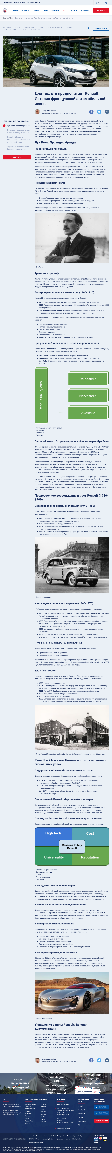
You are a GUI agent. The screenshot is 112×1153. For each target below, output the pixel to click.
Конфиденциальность (36, 1142)
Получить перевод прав (10, 1110)
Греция (27, 1118)
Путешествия (35, 29)
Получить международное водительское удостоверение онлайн (12, 1106)
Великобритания (30, 1108)
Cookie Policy (67, 1136)
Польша (43, 1121)
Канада (43, 1116)
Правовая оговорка (9, 1147)
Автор (49, 111)
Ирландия (28, 1113)
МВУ (41, 27)
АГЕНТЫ (74, 10)
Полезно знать (30, 27)
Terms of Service (41, 1136)
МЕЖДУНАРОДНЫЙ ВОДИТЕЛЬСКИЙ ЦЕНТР (21, 3)
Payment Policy (77, 1136)
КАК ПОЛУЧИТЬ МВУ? (21, 10)
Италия (43, 1109)
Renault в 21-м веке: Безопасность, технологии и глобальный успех (18, 139)
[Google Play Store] (101, 1113)
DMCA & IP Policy (34, 1139)
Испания (43, 1104)
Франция (43, 1112)
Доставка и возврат (63, 1139)
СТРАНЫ (36, 10)
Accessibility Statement (48, 1139)
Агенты (17, 27)
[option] (18, 1083)
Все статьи (7, 27)
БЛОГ (65, 10)
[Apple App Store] (101, 1107)
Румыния (28, 1111)
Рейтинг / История (9, 29)
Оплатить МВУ (102, 1121)
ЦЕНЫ (45, 10)
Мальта (27, 1123)
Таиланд (43, 1114)
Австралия (28, 1116)
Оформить (101, 10)
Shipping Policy (76, 1139)
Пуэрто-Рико (29, 1121)
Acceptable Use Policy (54, 1136)
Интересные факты (54, 27)
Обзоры (23, 29)
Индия (43, 1119)
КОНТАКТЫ (85, 10)
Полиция (69, 27)
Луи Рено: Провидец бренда (18, 126)
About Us (31, 1136)
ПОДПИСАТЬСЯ (101, 28)
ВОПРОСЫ (55, 10)
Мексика (43, 1107)
